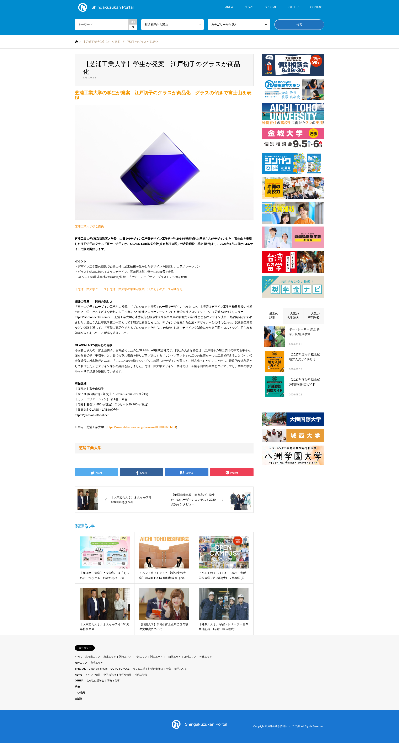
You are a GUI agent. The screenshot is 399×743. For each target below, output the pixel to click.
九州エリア (190, 656)
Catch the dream (98, 668)
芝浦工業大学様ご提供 (89, 226)
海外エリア (81, 662)
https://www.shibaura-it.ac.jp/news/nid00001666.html (141, 427)
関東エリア (125, 656)
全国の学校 (109, 674)
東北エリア (109, 656)
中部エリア (141, 656)
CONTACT (317, 7)
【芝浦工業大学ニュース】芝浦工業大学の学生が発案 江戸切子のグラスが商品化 (128, 289)
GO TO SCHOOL (120, 668)
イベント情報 (92, 674)
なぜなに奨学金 (95, 680)
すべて (78, 656)
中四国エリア (173, 656)
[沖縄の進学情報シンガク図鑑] (106, 7)
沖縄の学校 (141, 674)
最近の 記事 (273, 315)
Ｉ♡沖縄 (80, 692)
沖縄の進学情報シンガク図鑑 (283, 726)
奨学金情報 (125, 674)
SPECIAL (271, 7)
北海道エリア (92, 656)
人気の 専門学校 (315, 315)
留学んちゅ (180, 668)
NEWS (249, 7)
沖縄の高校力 (155, 668)
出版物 (78, 698)
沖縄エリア (206, 656)
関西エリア (156, 656)
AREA (229, 7)
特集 (168, 668)
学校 (77, 686)
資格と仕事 (113, 680)
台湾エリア (96, 662)
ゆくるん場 (139, 668)
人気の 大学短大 (294, 315)
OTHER (79, 680)
